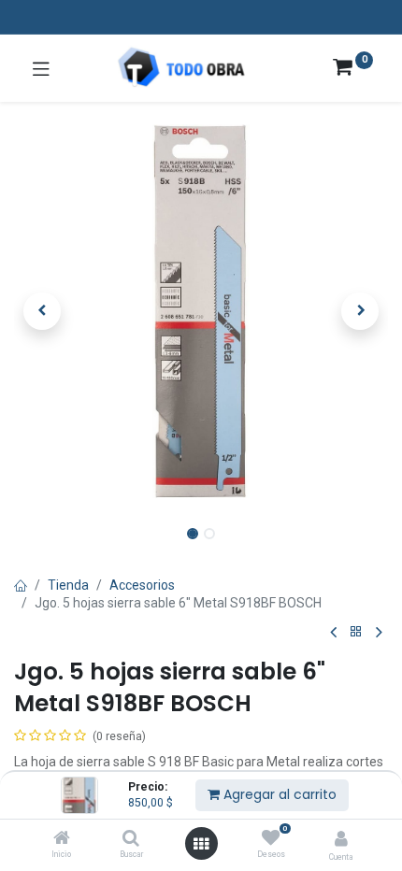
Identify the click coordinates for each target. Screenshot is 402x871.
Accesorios (142, 585)
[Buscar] (130, 839)
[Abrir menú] (201, 844)
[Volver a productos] (356, 632)
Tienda (68, 585)
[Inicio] (61, 839)
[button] (42, 311)
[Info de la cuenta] (341, 839)
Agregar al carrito (278, 794)
